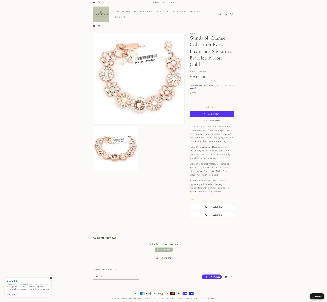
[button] (194, 11)
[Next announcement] (191, 2)
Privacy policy (163, 298)
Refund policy (150, 298)
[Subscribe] (136, 277)
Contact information (207, 298)
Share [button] (195, 199)
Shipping (193, 81)
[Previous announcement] (136, 2)
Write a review (163, 249)
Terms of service (177, 298)
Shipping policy (191, 298)
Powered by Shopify (134, 298)
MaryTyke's (122, 298)
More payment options (211, 120)
